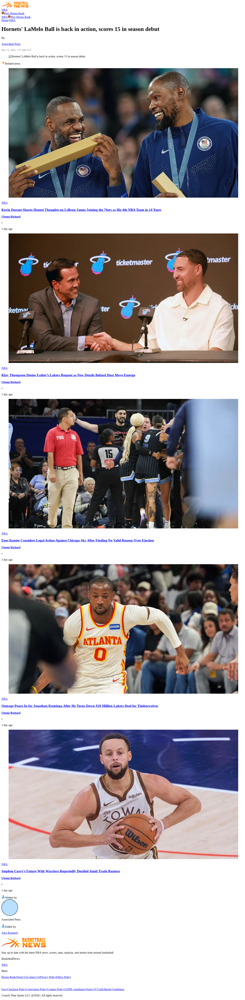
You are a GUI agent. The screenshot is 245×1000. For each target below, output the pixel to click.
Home (4, 20)
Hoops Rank (8, 977)
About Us (21, 977)
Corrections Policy (36, 989)
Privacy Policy (48, 977)
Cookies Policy (55, 989)
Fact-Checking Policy (13, 989)
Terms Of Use (94, 989)
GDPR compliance (75, 989)
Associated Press (10, 44)
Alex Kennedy (9, 932)
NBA (4, 9)
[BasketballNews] (15, 6)
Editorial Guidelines (113, 989)
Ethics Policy (63, 977)
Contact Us (33, 977)
